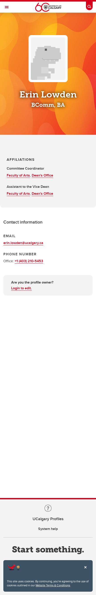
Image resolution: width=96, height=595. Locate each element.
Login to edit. (21, 288)
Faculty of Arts (18, 175)
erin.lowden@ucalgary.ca (23, 242)
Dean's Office (42, 175)
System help (48, 528)
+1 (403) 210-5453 (29, 261)
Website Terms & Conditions (52, 585)
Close (85, 570)
